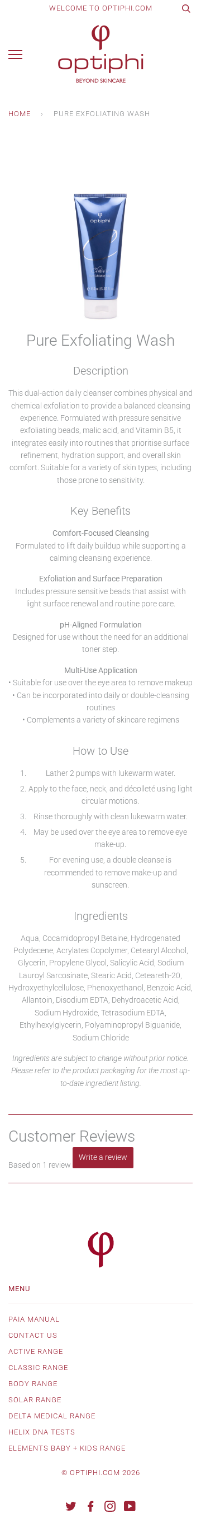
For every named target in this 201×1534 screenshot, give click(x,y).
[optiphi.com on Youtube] (130, 1508)
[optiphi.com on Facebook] (91, 1508)
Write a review (103, 1157)
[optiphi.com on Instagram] (110, 1508)
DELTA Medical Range (51, 1416)
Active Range (35, 1351)
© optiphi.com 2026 (100, 1472)
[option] (100, 235)
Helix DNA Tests (41, 1432)
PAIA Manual (34, 1319)
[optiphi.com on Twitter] (71, 1508)
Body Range (33, 1383)
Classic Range (38, 1367)
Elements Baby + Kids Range (67, 1448)
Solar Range (34, 1400)
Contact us (33, 1335)
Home (19, 113)
